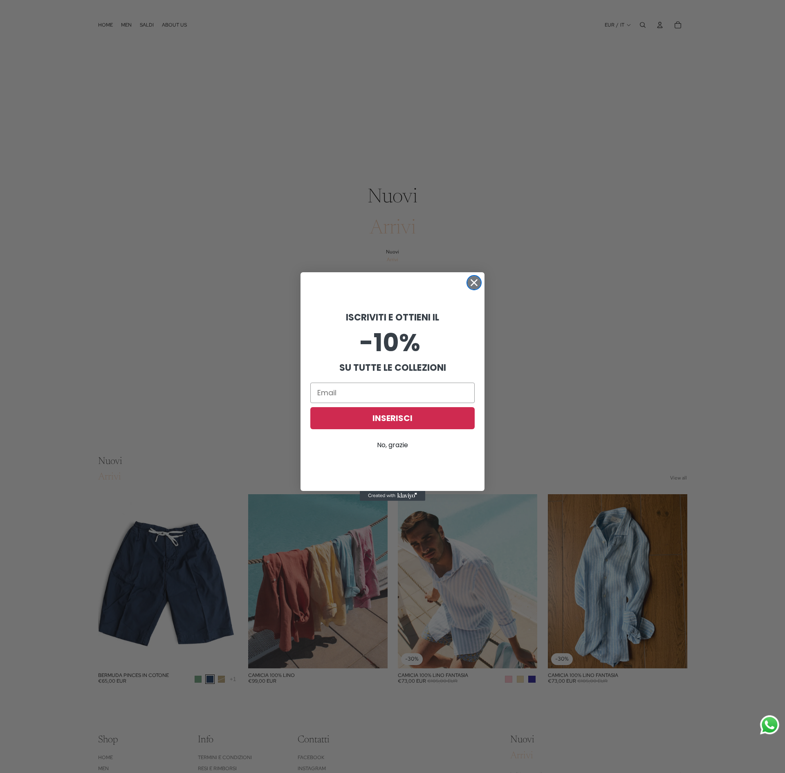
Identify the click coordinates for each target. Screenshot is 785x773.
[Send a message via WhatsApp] (769, 725)
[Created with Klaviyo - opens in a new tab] (392, 496)
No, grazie (392, 445)
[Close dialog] (474, 283)
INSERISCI (392, 418)
